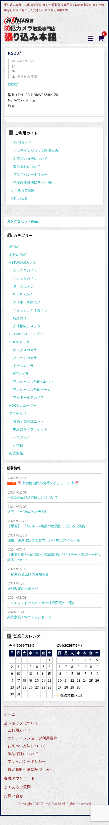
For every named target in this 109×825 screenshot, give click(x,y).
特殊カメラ (21, 318)
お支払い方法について (30, 159)
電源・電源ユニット (28, 421)
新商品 (14, 247)
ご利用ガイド (21, 143)
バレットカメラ (25, 278)
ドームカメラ (23, 286)
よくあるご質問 (23, 190)
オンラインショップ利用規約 (35, 151)
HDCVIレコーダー (23, 405)
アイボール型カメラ (28, 302)
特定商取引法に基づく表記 (33, 182)
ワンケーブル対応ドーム (32, 390)
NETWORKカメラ (22, 262)
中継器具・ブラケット (30, 429)
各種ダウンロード (19, 778)
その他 (18, 445)
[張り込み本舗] (30, 38)
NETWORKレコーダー (26, 334)
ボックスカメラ (25, 270)
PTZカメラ (21, 374)
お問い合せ (19, 198)
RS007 (13, 84)
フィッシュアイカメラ (30, 310)
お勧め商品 (17, 254)
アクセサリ (17, 413)
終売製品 (16, 453)
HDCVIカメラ (19, 342)
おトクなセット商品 (22, 221)
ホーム (10, 714)
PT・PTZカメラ (24, 294)
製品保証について (27, 166)
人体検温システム (26, 326)
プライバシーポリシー (30, 174)
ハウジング (21, 437)
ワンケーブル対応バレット (33, 382)
